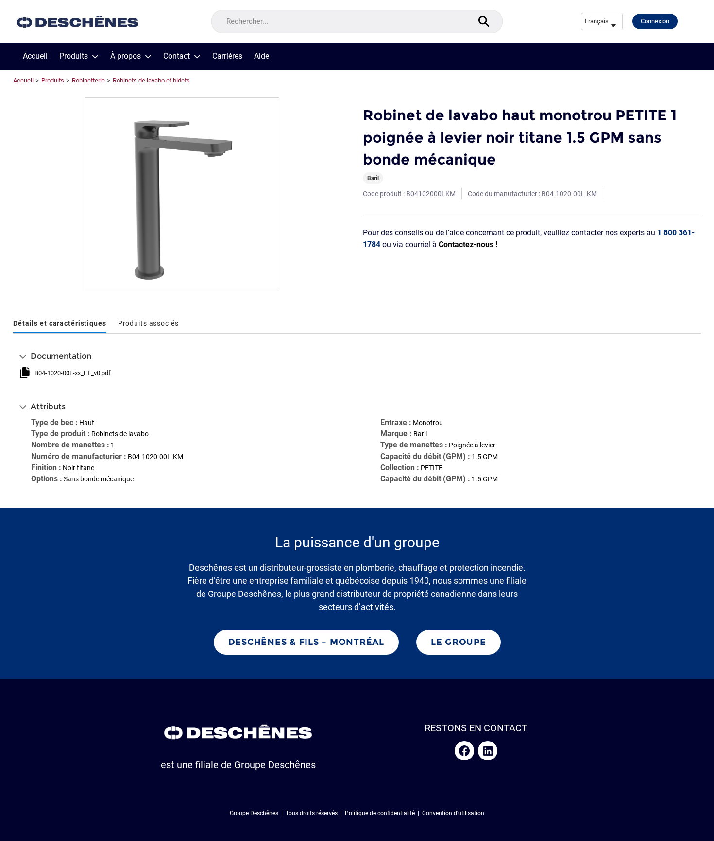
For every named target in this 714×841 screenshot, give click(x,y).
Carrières (227, 56)
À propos (125, 56)
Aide (261, 56)
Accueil (35, 56)
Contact (176, 56)
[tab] (59, 323)
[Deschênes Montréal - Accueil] (77, 22)
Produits (73, 56)
